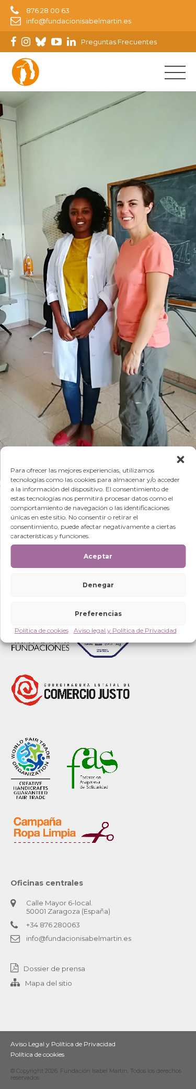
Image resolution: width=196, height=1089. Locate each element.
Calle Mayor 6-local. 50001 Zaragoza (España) (68, 907)
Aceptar (98, 556)
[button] (180, 459)
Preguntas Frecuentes (119, 42)
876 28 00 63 (48, 10)
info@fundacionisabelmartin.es (78, 21)
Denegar (98, 585)
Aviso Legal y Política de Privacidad (63, 1044)
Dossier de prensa (54, 968)
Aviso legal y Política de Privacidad (125, 630)
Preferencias (98, 614)
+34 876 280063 (53, 925)
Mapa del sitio (48, 983)
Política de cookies (41, 630)
